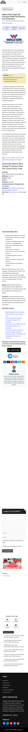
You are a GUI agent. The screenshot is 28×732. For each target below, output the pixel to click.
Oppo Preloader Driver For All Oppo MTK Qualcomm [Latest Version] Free (15, 314)
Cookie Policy (6, 685)
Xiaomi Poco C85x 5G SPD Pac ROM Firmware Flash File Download (14, 636)
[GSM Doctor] (3, 2)
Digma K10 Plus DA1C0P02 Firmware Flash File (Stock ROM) (13, 650)
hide (11, 75)
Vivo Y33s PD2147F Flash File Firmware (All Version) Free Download (14, 320)
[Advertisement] (14, 212)
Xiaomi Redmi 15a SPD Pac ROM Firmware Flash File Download (12, 641)
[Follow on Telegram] (14, 723)
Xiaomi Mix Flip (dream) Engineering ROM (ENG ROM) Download (13, 664)
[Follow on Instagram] (18, 723)
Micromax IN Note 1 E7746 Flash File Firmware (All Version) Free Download (15, 336)
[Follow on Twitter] (7, 723)
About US (5, 680)
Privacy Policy (6, 692)
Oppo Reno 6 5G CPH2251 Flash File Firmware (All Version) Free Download (15, 326)
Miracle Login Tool (13, 192)
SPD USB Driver (13, 190)
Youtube (15, 715)
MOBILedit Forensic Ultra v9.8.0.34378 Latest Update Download (14, 645)
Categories (5, 573)
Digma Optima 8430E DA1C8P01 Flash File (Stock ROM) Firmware (14, 660)
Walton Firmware (7, 9)
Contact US (6, 683)
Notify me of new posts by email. (12, 546)
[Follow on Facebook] (4, 723)
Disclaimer (5, 687)
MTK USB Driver (12, 188)
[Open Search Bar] (19, 2)
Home (3, 20)
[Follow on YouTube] (11, 723)
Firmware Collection (8, 690)
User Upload (5, 186)
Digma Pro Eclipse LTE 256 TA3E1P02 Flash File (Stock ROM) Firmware (14, 655)
